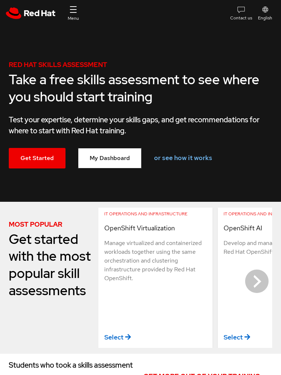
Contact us (241, 18)
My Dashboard (110, 158)
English (265, 18)
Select (113, 337)
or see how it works (183, 157)
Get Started (37, 158)
